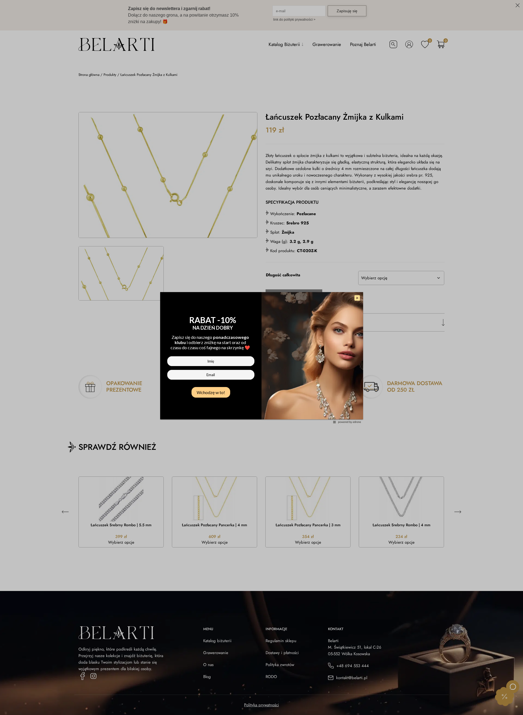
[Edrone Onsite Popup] (261, 357)
